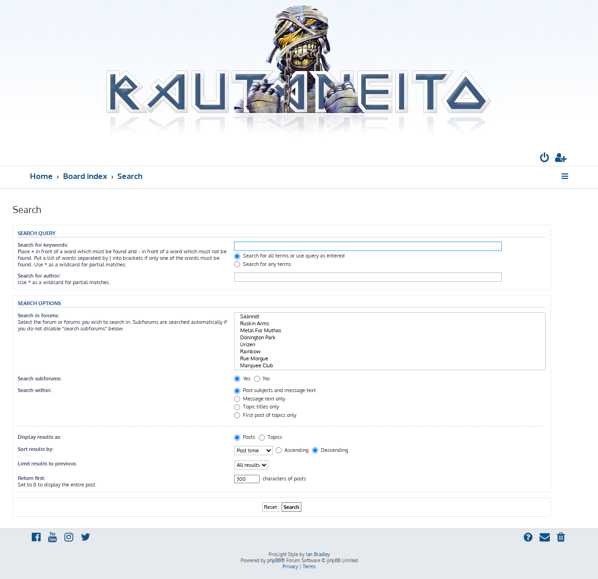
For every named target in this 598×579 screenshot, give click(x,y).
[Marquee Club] (390, 365)
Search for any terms (266, 264)
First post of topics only (269, 415)
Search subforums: (39, 378)
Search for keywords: (43, 245)
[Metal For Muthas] (390, 330)
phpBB (274, 560)
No (266, 378)
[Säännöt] (390, 316)
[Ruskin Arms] (390, 323)
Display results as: (39, 437)
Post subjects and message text (279, 390)
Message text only (263, 398)
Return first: (31, 478)
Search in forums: (38, 315)
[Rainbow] (390, 351)
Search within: (34, 390)
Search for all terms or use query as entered (293, 255)
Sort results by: (35, 449)
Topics (274, 437)
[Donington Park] (390, 337)
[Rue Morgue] (390, 358)
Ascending (295, 450)
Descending (334, 450)
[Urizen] (390, 344)
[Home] (299, 71)
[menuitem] (544, 158)
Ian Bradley (318, 554)
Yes (246, 378)
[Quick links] (565, 176)
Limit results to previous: (47, 463)
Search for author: (39, 275)
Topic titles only (260, 406)
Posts (248, 437)
